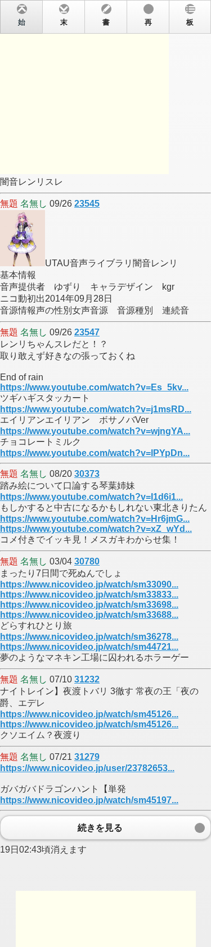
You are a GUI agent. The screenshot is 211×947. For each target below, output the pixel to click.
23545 (87, 203)
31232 (87, 679)
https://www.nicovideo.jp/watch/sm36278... (89, 636)
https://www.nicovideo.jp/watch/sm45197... (89, 800)
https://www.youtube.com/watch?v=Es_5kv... (94, 387)
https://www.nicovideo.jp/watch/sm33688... (89, 615)
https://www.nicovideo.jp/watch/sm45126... (89, 714)
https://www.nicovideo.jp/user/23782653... (87, 768)
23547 (87, 332)
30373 (87, 474)
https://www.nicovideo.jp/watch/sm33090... (89, 584)
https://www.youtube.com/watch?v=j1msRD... (95, 409)
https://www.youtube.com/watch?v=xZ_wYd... (96, 529)
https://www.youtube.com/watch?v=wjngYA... (95, 431)
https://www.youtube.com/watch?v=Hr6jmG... (95, 518)
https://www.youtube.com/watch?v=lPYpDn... (95, 453)
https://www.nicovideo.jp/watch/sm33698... (89, 604)
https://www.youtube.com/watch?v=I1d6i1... (91, 497)
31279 (87, 757)
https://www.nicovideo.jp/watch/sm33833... (89, 594)
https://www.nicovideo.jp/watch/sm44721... (89, 647)
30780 (87, 561)
